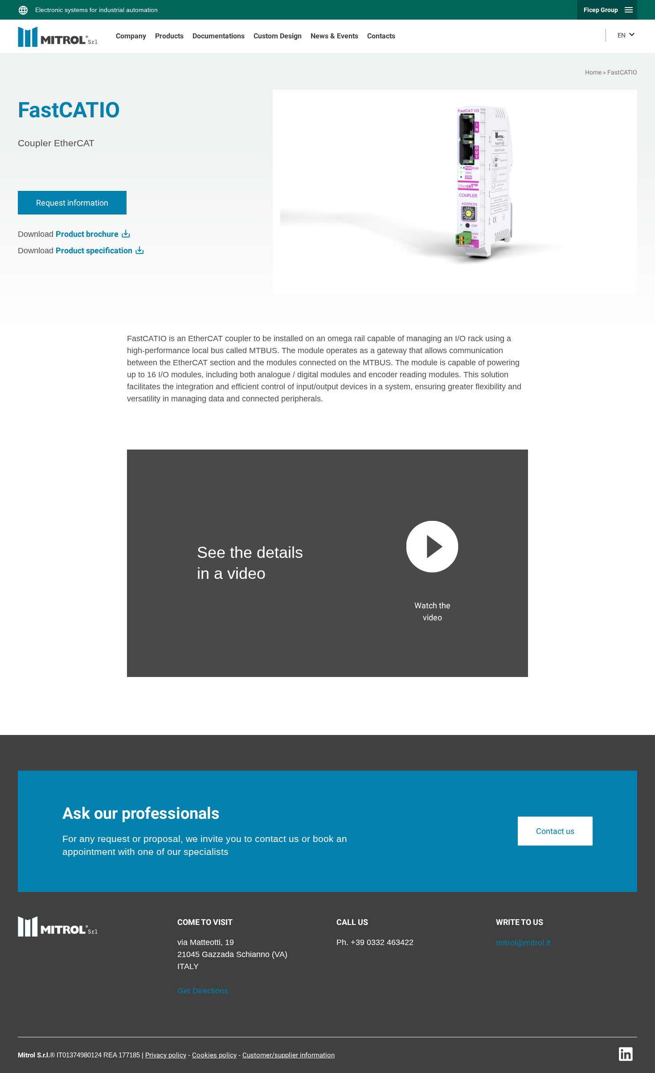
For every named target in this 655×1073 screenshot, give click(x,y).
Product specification (95, 250)
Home (593, 72)
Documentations (218, 36)
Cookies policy (214, 1055)
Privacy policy (165, 1055)
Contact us (555, 831)
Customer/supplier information (288, 1055)
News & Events (334, 36)
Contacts (381, 36)
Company (131, 36)
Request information (72, 202)
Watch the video (432, 611)
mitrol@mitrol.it (523, 942)
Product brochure (88, 234)
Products (169, 36)
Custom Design (278, 36)
